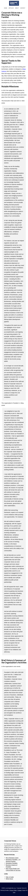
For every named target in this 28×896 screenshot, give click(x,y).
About (17, 8)
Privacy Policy (13, 890)
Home (5, 8)
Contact (22, 8)
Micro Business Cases (12, 858)
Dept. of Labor (10, 877)
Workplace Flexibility (11, 863)
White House (9, 879)
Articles (11, 8)
